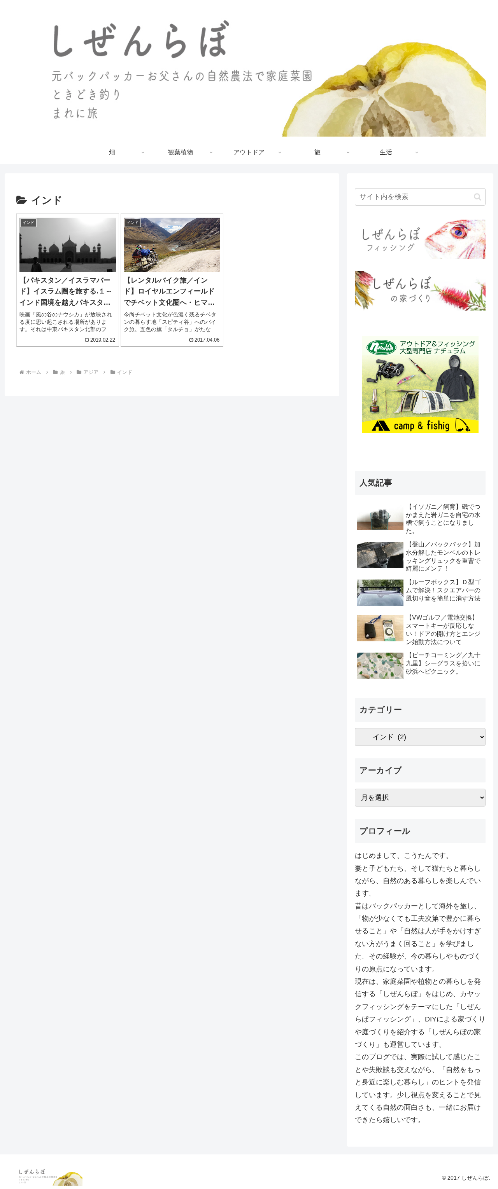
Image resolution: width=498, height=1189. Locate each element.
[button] (477, 196)
